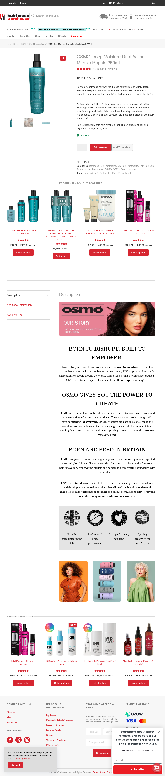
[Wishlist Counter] (105, 3)
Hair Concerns (100, 29)
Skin (37, 35)
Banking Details (53, 730)
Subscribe (102, 753)
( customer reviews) (105, 69)
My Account (52, 715)
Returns (49, 735)
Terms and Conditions (56, 740)
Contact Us (12, 721)
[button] (63, 58)
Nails (141, 29)
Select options (23, 252)
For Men (49, 35)
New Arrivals (120, 29)
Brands (62, 35)
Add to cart (100, 147)
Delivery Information (55, 725)
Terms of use (99, 772)
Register (12, 3)
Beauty (10, 35)
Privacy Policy (53, 745)
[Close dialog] (159, 732)
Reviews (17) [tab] (14, 314)
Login (23, 3)
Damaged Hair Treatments (102, 165)
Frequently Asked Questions (59, 720)
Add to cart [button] (61, 255)
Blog (9, 716)
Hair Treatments (95, 169)
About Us (11, 711)
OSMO (23, 44)
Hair (131, 29)
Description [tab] (13, 295)
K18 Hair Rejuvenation (21, 29)
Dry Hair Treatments (127, 165)
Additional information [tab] (19, 305)
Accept (15, 765)
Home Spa (24, 35)
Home (9, 44)
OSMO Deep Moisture (37, 44)
